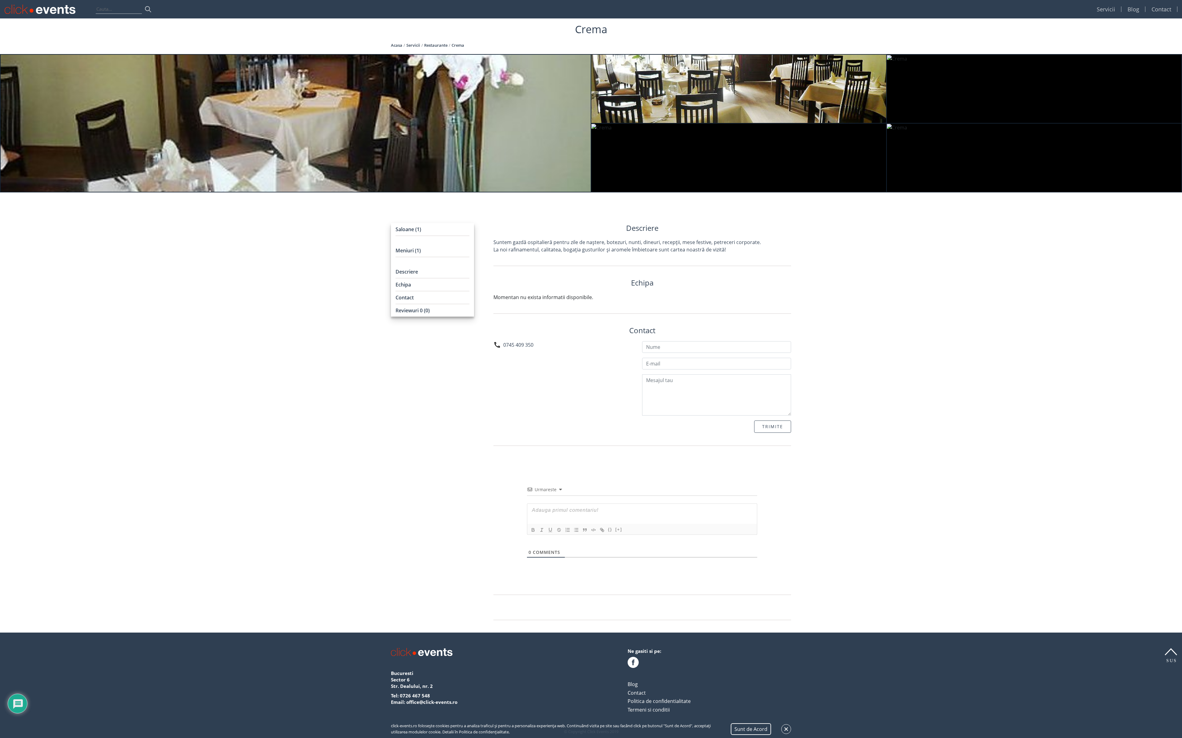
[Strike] (559, 530)
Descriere (407, 271)
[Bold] (533, 530)
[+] (618, 529)
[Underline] (550, 530)
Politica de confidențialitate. (484, 732)
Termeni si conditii (649, 709)
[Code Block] (593, 530)
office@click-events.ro (431, 702)
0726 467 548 (415, 696)
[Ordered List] (567, 530)
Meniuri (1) (408, 250)
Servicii (1106, 9)
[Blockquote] (585, 530)
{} (610, 529)
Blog (1133, 9)
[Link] (602, 530)
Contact (1161, 9)
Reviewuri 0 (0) (413, 310)
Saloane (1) (408, 229)
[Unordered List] (576, 530)
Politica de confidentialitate (659, 701)
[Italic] (541, 530)
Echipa (403, 284)
